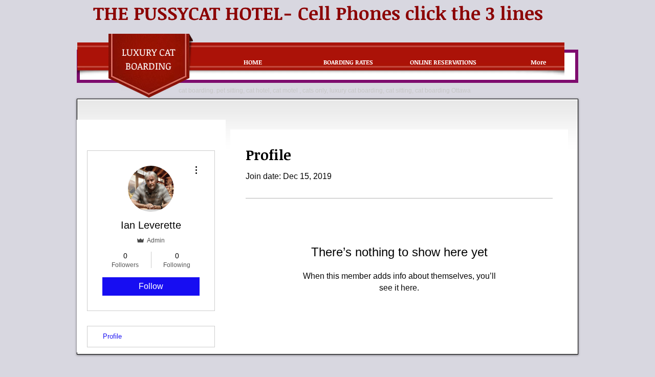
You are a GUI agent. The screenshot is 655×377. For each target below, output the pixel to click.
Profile (112, 336)
